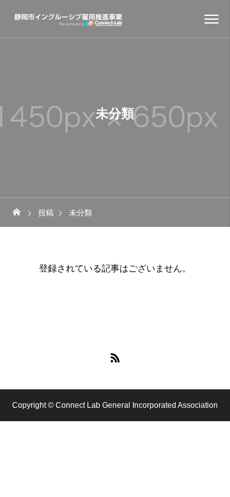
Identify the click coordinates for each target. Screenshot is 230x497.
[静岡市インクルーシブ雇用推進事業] (69, 19)
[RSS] (115, 357)
